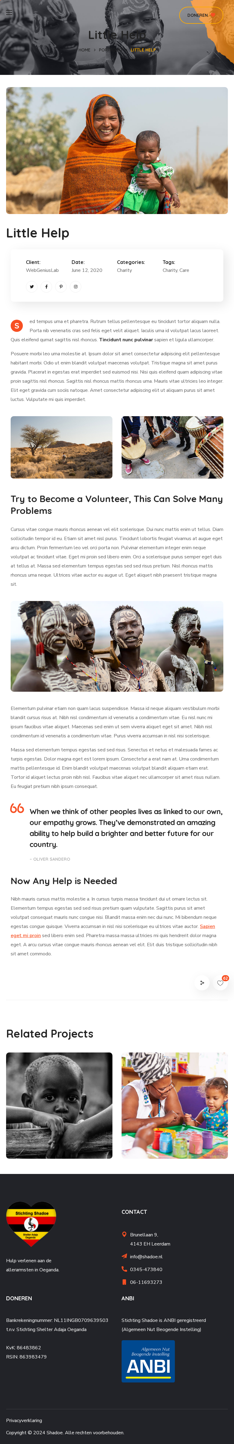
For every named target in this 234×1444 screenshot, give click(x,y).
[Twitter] (31, 287)
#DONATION (61, 1145)
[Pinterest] (61, 287)
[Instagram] (75, 287)
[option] (59, 1110)
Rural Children (46, 1134)
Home (84, 50)
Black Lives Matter (169, 1134)
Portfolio (110, 50)
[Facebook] (46, 287)
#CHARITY (32, 1145)
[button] (201, 15)
